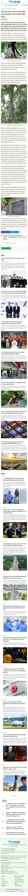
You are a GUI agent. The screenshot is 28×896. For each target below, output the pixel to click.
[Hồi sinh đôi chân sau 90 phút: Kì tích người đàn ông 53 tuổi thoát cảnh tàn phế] (15, 624)
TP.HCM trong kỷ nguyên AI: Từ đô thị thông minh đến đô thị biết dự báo (12, 442)
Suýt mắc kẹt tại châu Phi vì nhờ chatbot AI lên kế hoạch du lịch (15, 768)
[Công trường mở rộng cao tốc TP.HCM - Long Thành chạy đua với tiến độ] (15, 563)
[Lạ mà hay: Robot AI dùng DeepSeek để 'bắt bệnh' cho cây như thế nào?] (15, 592)
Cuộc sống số (5, 881)
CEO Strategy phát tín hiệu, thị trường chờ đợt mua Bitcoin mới (14, 735)
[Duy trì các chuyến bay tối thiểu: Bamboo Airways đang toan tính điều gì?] (15, 721)
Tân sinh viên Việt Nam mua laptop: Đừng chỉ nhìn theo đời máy (13, 383)
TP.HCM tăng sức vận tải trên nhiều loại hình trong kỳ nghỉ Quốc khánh (12, 353)
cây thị (24, 237)
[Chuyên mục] (2, 1)
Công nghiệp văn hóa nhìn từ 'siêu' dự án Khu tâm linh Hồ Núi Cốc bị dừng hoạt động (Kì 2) (15, 821)
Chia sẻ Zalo (15, 232)
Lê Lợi (19, 237)
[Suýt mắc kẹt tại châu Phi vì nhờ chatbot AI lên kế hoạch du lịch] (15, 783)
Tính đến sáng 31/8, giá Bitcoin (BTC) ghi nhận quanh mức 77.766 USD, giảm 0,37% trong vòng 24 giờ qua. (15, 644)
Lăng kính (4, 885)
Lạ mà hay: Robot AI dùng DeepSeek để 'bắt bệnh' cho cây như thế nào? (14, 577)
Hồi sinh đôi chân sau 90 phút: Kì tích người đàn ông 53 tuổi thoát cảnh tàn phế (14, 607)
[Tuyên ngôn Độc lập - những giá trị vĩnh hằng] (14, 279)
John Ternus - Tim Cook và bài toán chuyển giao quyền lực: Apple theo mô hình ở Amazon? (14, 511)
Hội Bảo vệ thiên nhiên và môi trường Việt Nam (13, 235)
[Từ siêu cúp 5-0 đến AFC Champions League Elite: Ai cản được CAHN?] (14, 340)
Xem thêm (14, 795)
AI (19, 5)
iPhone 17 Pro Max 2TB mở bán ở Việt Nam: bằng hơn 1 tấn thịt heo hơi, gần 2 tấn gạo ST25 (15, 814)
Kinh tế (3, 879)
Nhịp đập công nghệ (13, 5)
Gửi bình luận (6, 248)
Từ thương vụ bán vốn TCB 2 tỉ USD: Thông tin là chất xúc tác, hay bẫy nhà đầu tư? (14, 670)
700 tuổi (5, 238)
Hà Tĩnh (5, 237)
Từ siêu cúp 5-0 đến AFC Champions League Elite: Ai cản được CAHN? (12, 322)
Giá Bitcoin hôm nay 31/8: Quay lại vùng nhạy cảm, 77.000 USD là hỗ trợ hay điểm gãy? (15, 639)
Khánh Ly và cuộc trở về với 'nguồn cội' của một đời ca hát (15, 827)
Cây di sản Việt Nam (12, 237)
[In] (20, 232)
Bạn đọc (3, 883)
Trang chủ (3, 8)
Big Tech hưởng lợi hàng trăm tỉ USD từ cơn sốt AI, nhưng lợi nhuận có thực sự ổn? (14, 412)
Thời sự (5, 5)
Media (16, 883)
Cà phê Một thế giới (19, 879)
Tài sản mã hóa (18, 878)
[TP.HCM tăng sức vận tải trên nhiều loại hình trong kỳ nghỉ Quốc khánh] (14, 370)
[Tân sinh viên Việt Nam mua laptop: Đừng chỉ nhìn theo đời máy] (14, 399)
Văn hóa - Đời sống (11, 8)
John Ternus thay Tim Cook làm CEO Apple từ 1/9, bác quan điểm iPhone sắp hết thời (14, 292)
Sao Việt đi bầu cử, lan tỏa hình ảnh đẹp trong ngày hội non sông (15, 833)
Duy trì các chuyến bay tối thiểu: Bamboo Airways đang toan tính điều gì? (14, 703)
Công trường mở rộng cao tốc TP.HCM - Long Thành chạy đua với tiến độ (15, 544)
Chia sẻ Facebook (6, 232)
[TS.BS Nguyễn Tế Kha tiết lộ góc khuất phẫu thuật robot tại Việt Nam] (15, 496)
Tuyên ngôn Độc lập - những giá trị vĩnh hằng (13, 259)
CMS (12, 891)
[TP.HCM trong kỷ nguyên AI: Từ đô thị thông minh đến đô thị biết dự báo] (14, 461)
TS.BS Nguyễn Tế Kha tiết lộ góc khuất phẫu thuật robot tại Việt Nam (13, 479)
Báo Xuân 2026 (18, 885)
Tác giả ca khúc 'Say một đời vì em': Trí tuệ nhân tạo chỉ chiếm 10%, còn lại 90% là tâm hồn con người (16, 806)
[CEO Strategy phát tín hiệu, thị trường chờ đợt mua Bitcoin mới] (15, 754)
